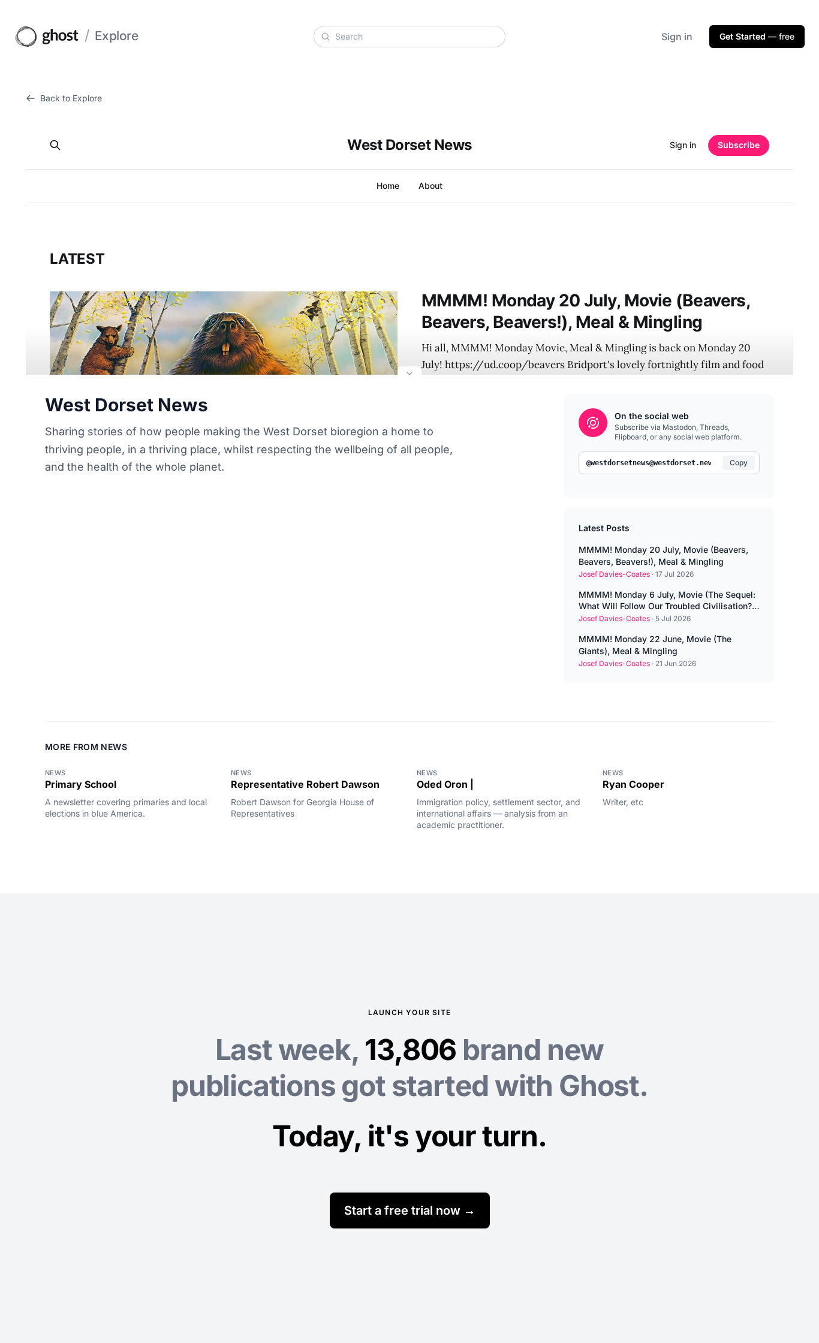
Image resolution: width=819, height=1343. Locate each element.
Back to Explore (71, 98)
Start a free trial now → (409, 1210)
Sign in (676, 37)
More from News (86, 747)
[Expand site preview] (409, 374)
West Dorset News (126, 404)
